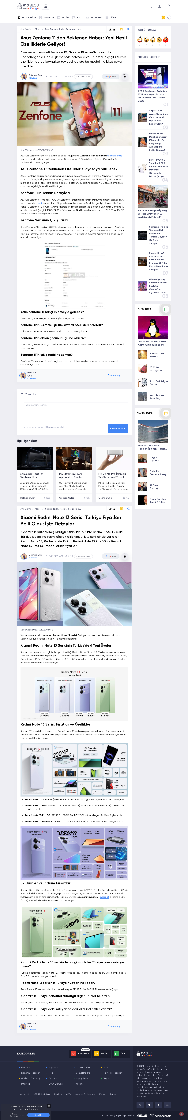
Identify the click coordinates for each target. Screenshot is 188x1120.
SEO (105, 1067)
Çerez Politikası (14, 1115)
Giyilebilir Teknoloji (30, 1078)
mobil (39, 203)
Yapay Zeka (82, 1078)
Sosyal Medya (83, 1073)
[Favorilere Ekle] (121, 29)
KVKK (68, 1094)
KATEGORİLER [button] (29, 17)
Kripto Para (54, 1067)
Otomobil (53, 1078)
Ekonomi (25, 1067)
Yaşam (106, 1078)
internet (104, 897)
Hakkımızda (24, 1094)
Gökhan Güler (27, 498)
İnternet (25, 1084)
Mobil (37, 29)
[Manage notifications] (181, 1114)
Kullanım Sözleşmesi (85, 1094)
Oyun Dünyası (56, 1084)
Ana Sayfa (26, 29)
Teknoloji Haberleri (112, 1073)
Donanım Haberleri (30, 1073)
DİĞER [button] (113, 17)
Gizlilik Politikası (42, 1094)
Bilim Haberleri (83, 1067)
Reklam (58, 1094)
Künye (102, 1094)
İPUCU (80, 17)
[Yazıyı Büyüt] (114, 509)
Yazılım (79, 1084)
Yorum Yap (115, 376)
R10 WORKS (96, 17)
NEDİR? (65, 17)
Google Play (114, 156)
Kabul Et (38, 1115)
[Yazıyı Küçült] (110, 509)
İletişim (113, 1094)
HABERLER (49, 17)
